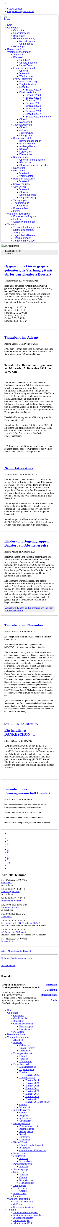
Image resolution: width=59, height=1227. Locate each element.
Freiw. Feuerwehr (22, 79)
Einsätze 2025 (33, 89)
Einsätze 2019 (33, 108)
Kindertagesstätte (22, 138)
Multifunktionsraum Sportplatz (23, 231)
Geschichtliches (21, 33)
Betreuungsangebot (30, 141)
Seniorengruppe (22, 184)
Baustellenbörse (16, 49)
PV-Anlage (19, 46)
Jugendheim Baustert (24, 235)
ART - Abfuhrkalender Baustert (16, 951)
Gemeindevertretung (24, 38)
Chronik (23, 71)
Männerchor (19, 168)
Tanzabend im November (23, 625)
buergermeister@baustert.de (20, 11)
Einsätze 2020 (33, 106)
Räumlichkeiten (27, 143)
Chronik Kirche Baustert (32, 160)
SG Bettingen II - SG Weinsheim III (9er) (20, 923)
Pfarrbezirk (25, 162)
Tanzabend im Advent (21, 337)
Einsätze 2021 (33, 103)
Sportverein (19, 186)
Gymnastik (6, 882)
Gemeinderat (26, 44)
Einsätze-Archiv (27, 92)
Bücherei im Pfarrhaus (11, 901)
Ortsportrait (19, 30)
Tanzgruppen (20, 200)
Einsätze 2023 (33, 97)
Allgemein (18, 54)
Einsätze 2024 (33, 95)
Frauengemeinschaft (24, 68)
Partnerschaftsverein (24, 178)
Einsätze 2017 (33, 114)
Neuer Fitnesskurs (18, 468)
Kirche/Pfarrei (20, 157)
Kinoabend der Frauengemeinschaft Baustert (27, 791)
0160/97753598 (14, 8)
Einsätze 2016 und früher (38, 116)
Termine (11, 224)
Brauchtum (19, 35)
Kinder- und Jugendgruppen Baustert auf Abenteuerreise (26, 543)
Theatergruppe (21, 203)
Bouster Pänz (7, 941)
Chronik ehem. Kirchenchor (34, 165)
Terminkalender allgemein (27, 227)
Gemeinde (12, 27)
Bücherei (18, 57)
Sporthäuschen (27, 195)
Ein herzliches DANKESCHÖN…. (19, 732)
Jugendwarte (26, 133)
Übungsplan (26, 135)
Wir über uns (26, 76)
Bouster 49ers (20, 208)
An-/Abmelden (8, 965)
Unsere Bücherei (28, 62)
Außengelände (27, 146)
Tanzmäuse (6, 916)
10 (8, 863)
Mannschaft (25, 122)
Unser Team (25, 65)
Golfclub (17, 219)
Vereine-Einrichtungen (19, 52)
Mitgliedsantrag (27, 197)
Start (9, 25)
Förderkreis (25, 151)
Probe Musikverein (10, 907)
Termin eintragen (22, 238)
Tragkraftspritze (27, 84)
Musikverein (19, 170)
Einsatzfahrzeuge (28, 81)
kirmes (16, 211)
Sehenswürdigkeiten (24, 222)
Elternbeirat (25, 154)
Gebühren (24, 60)
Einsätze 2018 (33, 111)
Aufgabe (23, 130)
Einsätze (24, 87)
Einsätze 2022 (33, 100)
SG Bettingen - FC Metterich (14, 932)
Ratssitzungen (27, 41)
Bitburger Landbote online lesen (16, 958)
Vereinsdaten (26, 176)
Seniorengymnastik (10, 891)
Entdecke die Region (24, 216)
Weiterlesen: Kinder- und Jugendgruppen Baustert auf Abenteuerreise (28, 609)
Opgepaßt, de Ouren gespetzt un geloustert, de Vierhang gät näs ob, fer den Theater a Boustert (29, 270)
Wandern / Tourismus (18, 213)
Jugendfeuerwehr (22, 124)
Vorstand (24, 73)
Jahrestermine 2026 (24, 240)
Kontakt (23, 149)
